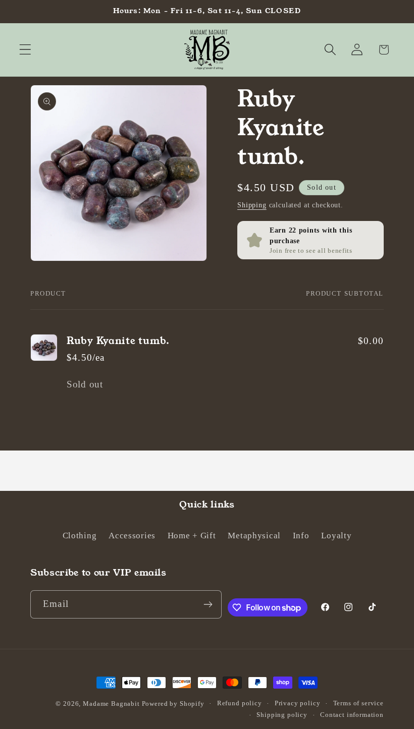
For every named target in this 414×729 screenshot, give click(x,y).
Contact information (352, 714)
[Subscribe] (208, 604)
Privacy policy (298, 703)
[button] (25, 49)
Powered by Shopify (173, 703)
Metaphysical (254, 535)
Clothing (80, 535)
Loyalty (336, 535)
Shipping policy (281, 714)
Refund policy (239, 703)
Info (301, 535)
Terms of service (358, 703)
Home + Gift (192, 535)
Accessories (132, 535)
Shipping (252, 205)
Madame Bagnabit (112, 703)
